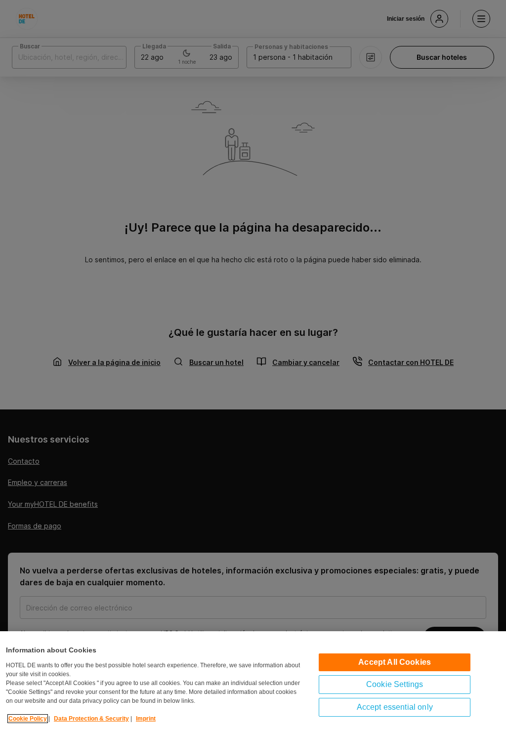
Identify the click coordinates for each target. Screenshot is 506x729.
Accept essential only (395, 707)
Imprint (146, 718)
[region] (253, 680)
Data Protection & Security (91, 718)
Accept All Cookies (394, 662)
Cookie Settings (394, 684)
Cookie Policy (27, 718)
